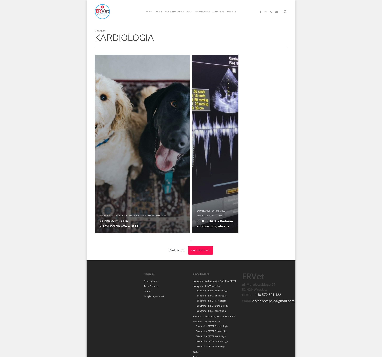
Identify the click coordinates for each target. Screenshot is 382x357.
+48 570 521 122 (200, 250)
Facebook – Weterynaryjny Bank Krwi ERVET (214, 316)
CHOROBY (120, 215)
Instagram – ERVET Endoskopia (211, 295)
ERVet (149, 12)
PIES (164, 215)
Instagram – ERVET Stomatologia (212, 290)
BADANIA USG (106, 215)
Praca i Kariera (202, 12)
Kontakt (147, 291)
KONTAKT (231, 12)
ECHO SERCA (132, 215)
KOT (158, 215)
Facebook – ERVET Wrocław (206, 321)
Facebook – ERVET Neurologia (210, 346)
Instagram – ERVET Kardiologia (211, 300)
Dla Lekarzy (218, 12)
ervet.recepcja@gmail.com (273, 301)
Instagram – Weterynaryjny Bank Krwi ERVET (214, 281)
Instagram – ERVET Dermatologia (212, 305)
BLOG (189, 12)
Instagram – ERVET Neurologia (211, 310)
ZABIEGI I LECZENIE (174, 12)
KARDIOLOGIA (147, 215)
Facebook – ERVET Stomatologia (212, 326)
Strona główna (151, 281)
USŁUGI (158, 12)
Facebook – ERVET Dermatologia (212, 341)
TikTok (196, 352)
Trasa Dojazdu (151, 286)
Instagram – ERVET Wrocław (207, 286)
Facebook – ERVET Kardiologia (211, 336)
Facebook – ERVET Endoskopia (211, 331)
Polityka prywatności (154, 296)
